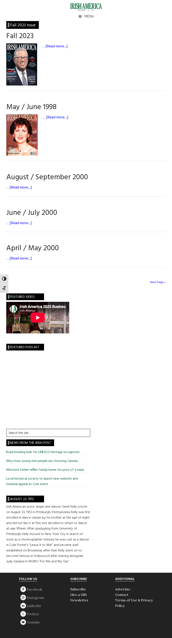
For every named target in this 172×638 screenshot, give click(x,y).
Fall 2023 (20, 36)
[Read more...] (57, 46)
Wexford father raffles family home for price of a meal (45, 470)
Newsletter (79, 600)
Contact (121, 595)
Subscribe (78, 589)
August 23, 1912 (22, 499)
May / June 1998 (31, 107)
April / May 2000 (32, 248)
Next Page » (158, 282)
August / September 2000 (47, 177)
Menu (89, 16)
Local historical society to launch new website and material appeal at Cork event (42, 481)
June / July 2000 (31, 213)
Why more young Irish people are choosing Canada (42, 461)
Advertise (122, 589)
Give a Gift (78, 595)
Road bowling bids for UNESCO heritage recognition (42, 452)
